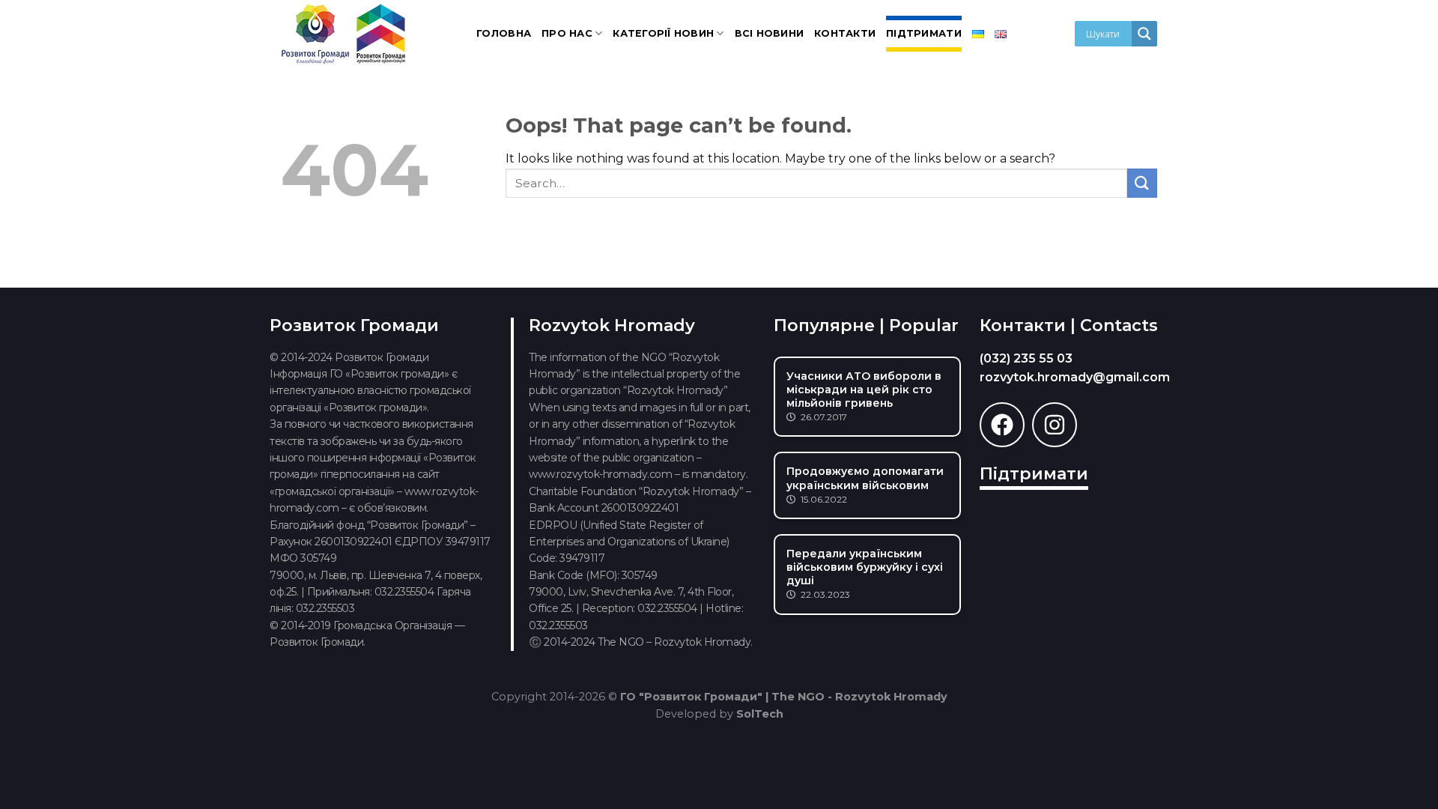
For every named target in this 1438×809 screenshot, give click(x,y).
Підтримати (924, 33)
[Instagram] (1054, 424)
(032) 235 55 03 (1026, 358)
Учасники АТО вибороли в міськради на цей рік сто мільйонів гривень (863, 389)
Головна (503, 33)
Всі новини (769, 33)
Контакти (845, 33)
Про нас (566, 33)
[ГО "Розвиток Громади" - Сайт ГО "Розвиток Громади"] (344, 34)
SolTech (759, 714)
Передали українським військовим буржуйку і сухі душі (864, 567)
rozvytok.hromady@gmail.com (1075, 377)
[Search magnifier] (1144, 33)
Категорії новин (663, 33)
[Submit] (1142, 183)
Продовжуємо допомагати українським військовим (865, 477)
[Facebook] (1002, 424)
